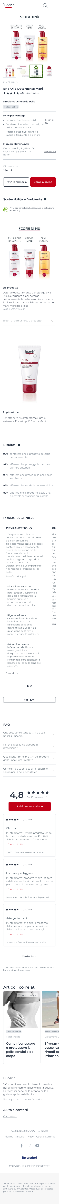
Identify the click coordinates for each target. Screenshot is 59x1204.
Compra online (43, 181)
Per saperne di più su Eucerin (22, 1099)
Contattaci (10, 1116)
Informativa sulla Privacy (19, 1136)
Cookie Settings (45, 1136)
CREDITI (43, 1130)
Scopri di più (50, 151)
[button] (29, 321)
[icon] (22, 1146)
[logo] (9, 5)
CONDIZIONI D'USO (23, 1130)
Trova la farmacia (16, 181)
